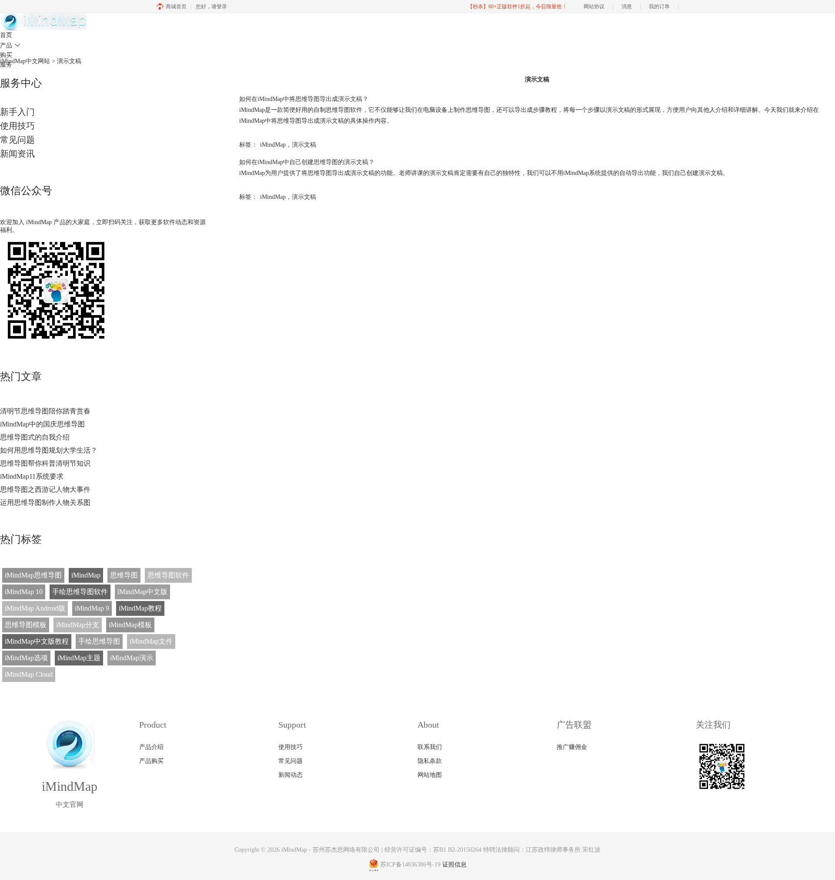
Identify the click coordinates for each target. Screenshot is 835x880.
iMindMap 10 (24, 591)
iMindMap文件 (151, 641)
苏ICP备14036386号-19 (410, 864)
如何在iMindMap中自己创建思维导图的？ (306, 162)
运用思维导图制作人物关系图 (45, 502)
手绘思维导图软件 (80, 591)
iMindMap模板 (130, 624)
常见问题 (17, 139)
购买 (6, 55)
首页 (6, 35)
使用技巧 (17, 126)
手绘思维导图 (99, 641)
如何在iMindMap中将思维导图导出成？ (303, 99)
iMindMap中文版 (142, 591)
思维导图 (124, 575)
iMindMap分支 (77, 624)
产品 (10, 45)
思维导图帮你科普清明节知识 (45, 463)
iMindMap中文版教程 (37, 641)
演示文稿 (304, 144)
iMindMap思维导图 (33, 575)
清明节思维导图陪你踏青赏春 (45, 411)
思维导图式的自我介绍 (35, 437)
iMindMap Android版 (35, 608)
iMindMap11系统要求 (31, 476)
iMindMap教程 (140, 608)
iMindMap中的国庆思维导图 (42, 424)
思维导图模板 (26, 624)
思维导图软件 (168, 575)
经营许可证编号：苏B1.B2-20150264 (432, 849)
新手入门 (17, 112)
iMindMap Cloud (29, 674)
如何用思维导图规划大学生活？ (48, 450)
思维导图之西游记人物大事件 (45, 489)
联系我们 (430, 747)
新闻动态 (290, 775)
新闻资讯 (17, 153)
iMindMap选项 (26, 658)
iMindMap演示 (131, 658)
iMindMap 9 (92, 608)
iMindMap (85, 575)
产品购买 (151, 761)
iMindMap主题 (78, 658)
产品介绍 (151, 747)
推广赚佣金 (572, 747)
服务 (6, 64)
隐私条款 (430, 761)
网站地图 (430, 775)
